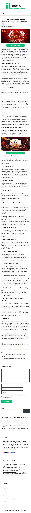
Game (4, 352)
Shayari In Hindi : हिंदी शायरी (9, 499)
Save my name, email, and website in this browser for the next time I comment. (16, 396)
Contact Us (5, 489)
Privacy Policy (6, 497)
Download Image (15, 45)
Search (2, 408)
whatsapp (26, 349)
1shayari (16, 349)
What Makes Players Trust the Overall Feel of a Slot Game (14, 421)
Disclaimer (5, 491)
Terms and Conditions (8, 501)
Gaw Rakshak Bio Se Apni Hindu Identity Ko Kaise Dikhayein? (15, 423)
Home (4, 493)
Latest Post (5, 495)
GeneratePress (22, 510)
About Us (5, 486)
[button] (28, 13)
